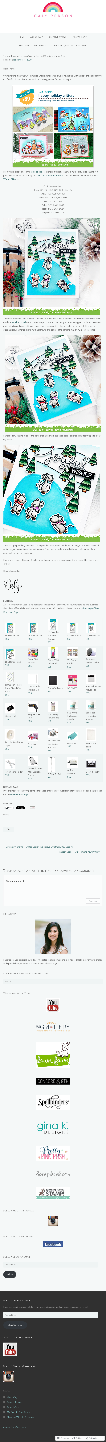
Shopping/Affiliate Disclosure (70, 46)
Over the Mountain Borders (49, 175)
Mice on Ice (36, 172)
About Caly (36, 37)
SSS (7, 639)
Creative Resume (58, 37)
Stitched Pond (19, 322)
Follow (9, 1274)
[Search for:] (53, 981)
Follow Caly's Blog (15, 1325)
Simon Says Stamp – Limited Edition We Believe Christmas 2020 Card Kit (39, 847)
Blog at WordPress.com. (14, 1427)
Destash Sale (80, 37)
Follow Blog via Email (16, 1256)
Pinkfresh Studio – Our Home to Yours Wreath (79, 852)
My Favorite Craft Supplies (33, 46)
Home (22, 37)
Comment (93, 901)
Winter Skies (9, 179)
